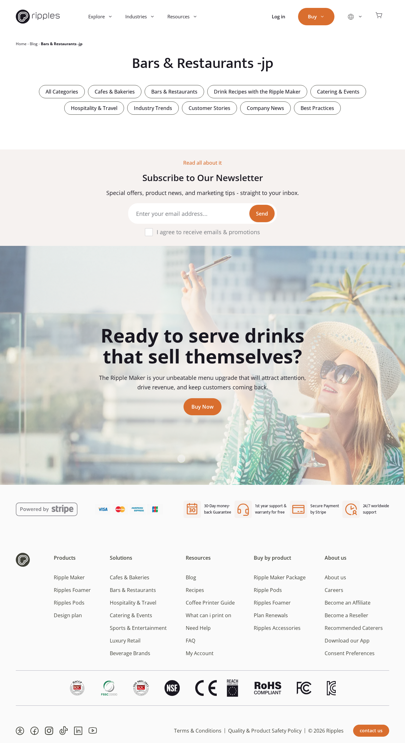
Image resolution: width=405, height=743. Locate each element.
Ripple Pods (268, 590)
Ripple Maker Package (280, 577)
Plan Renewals (271, 615)
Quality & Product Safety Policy (265, 730)
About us (335, 577)
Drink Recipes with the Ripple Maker (257, 91)
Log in (278, 16)
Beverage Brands (130, 653)
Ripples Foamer (72, 590)
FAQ (190, 640)
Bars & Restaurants (174, 91)
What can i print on (208, 615)
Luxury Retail (125, 640)
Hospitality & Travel (94, 108)
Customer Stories (209, 108)
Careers (334, 590)
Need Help (198, 627)
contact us (371, 731)
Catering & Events (338, 91)
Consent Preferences (350, 653)
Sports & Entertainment (138, 627)
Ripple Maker (69, 577)
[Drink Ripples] (38, 16)
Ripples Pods (69, 602)
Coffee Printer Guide (210, 602)
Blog (34, 43)
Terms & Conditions (197, 730)
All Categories (62, 91)
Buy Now (202, 406)
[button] (20, 731)
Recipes (195, 590)
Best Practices (317, 108)
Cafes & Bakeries (115, 91)
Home (21, 43)
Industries (136, 16)
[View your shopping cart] (379, 16)
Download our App (347, 640)
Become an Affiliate (348, 602)
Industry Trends (153, 108)
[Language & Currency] (355, 16)
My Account (200, 653)
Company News (265, 108)
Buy (312, 16)
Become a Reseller (346, 615)
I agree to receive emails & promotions (208, 232)
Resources (178, 16)
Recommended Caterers (354, 627)
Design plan (68, 615)
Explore (96, 16)
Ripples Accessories (277, 627)
